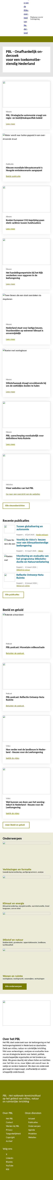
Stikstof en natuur (23, 570)
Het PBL (9, 1119)
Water (40, 551)
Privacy (9, 1130)
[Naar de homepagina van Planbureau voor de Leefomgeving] (26, 18)
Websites (32, 1137)
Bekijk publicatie (13, 176)
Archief (9, 1141)
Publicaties (33, 1122)
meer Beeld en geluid (15, 825)
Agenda (31, 1130)
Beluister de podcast (15, 653)
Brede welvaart (42, 535)
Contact (9, 1122)
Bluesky (9, 1162)
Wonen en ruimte (23, 586)
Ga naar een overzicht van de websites (23, 494)
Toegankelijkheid (13, 1134)
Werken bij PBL (12, 1126)
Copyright (10, 1137)
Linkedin (9, 1158)
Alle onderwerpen (13, 986)
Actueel (31, 1119)
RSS (7, 1169)
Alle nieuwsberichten (15, 506)
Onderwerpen (34, 1126)
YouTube (9, 1166)
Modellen (32, 1134)
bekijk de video (12, 758)
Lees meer (10, 124)
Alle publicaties (12, 595)
